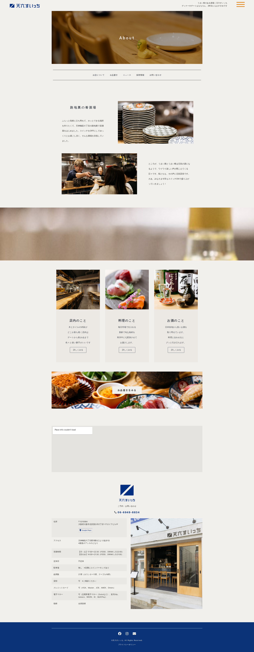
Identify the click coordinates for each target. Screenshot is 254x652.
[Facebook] (119, 633)
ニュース (127, 75)
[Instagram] (127, 633)
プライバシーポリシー (127, 645)
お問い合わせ (155, 75)
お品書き (114, 75)
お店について (99, 75)
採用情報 (140, 75)
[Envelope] (134, 633)
